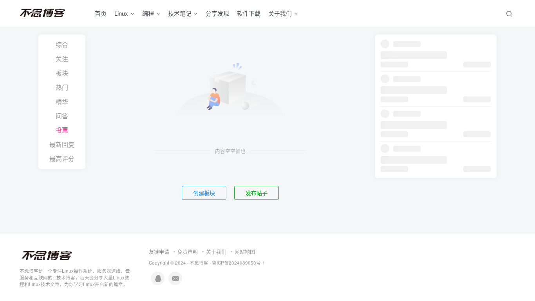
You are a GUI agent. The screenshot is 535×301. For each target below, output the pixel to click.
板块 (62, 73)
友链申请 (159, 251)
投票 (62, 129)
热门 (62, 87)
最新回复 (61, 144)
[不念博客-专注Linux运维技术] (47, 255)
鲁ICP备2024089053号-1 (238, 262)
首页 (101, 13)
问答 (62, 115)
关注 (62, 58)
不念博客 (199, 262)
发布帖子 (257, 193)
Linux (121, 13)
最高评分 (61, 158)
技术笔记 (180, 13)
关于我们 (216, 251)
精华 (62, 101)
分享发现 (217, 13)
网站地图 (245, 251)
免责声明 (187, 251)
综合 (62, 44)
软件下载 (248, 13)
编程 (148, 13)
